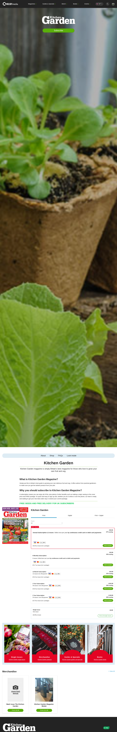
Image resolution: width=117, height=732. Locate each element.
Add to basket (108, 545)
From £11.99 (44, 710)
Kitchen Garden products (45, 659)
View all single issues (105, 615)
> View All (111, 671)
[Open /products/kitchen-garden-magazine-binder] (44, 690)
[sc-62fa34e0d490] (10, 4)
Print (43, 515)
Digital (70, 515)
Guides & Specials (48, 4)
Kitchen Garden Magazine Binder (44, 705)
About (43, 456)
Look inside (71, 456)
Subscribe (58, 30)
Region (33, 521)
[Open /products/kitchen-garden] (44, 641)
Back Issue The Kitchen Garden (15, 705)
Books (75, 4)
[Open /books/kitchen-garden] (100, 644)
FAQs (60, 456)
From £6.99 (15, 710)
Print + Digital (99, 515)
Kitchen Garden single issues (17, 659)
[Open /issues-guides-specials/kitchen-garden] (72, 644)
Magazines (31, 4)
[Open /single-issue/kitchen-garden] (17, 644)
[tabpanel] (58, 483)
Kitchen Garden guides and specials (72, 659)
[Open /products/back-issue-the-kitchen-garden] (15, 690)
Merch (64, 4)
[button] (36, 4)
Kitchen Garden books (100, 659)
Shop (52, 456)
